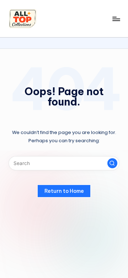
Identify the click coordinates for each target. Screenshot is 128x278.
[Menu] (115, 19)
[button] (112, 163)
